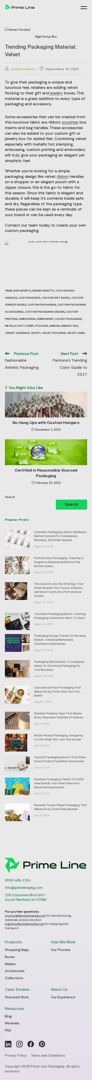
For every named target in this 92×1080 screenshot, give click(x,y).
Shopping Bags (17, 950)
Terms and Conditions (48, 1055)
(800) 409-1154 (17, 880)
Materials (12, 1023)
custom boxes (29, 298)
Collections (14, 978)
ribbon (63, 176)
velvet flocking (54, 333)
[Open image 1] (46, 260)
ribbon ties (69, 326)
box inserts (22, 290)
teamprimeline (23, 69)
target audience (17, 333)
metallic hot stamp (19, 326)
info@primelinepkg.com (24, 887)
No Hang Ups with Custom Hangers (46, 423)
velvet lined (76, 333)
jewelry (56, 93)
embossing (27, 319)
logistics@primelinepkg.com (24, 924)
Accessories (15, 971)
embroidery (45, 319)
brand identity (43, 290)
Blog (8, 1016)
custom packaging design (45, 312)
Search (10, 497)
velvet (36, 333)
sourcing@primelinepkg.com (25, 916)
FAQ (8, 1030)
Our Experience (63, 997)
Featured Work (17, 997)
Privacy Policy (16, 1055)
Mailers (10, 964)
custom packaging (42, 304)
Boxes (10, 957)
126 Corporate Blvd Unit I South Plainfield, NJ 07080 (25, 897)
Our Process (61, 950)
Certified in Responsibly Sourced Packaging (46, 473)
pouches (70, 122)
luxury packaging (68, 319)
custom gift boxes (56, 298)
